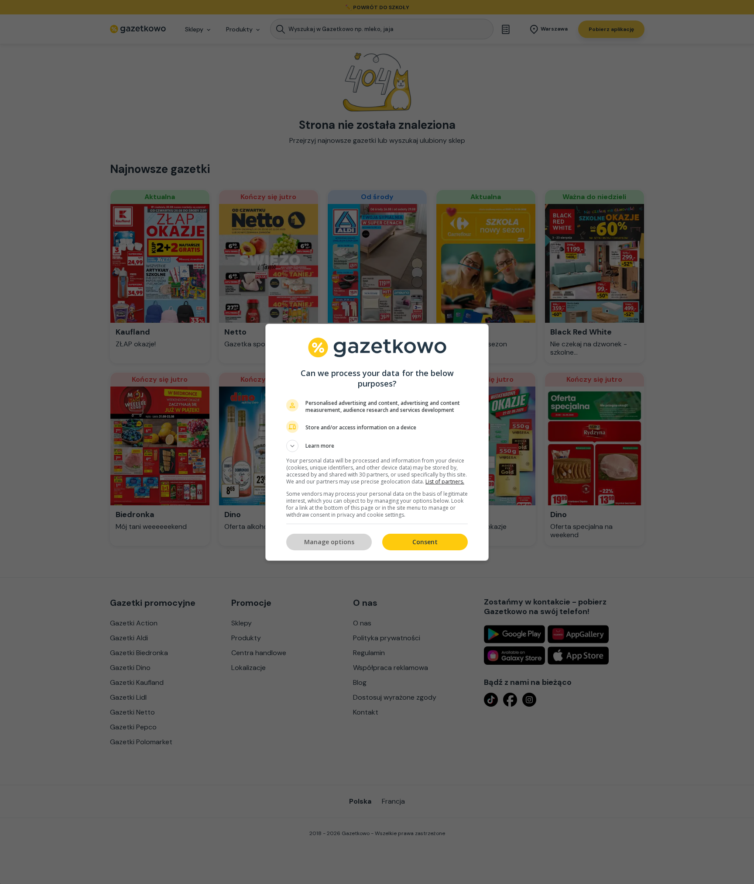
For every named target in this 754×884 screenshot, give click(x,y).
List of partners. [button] (444, 481)
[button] (377, 446)
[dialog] (377, 442)
